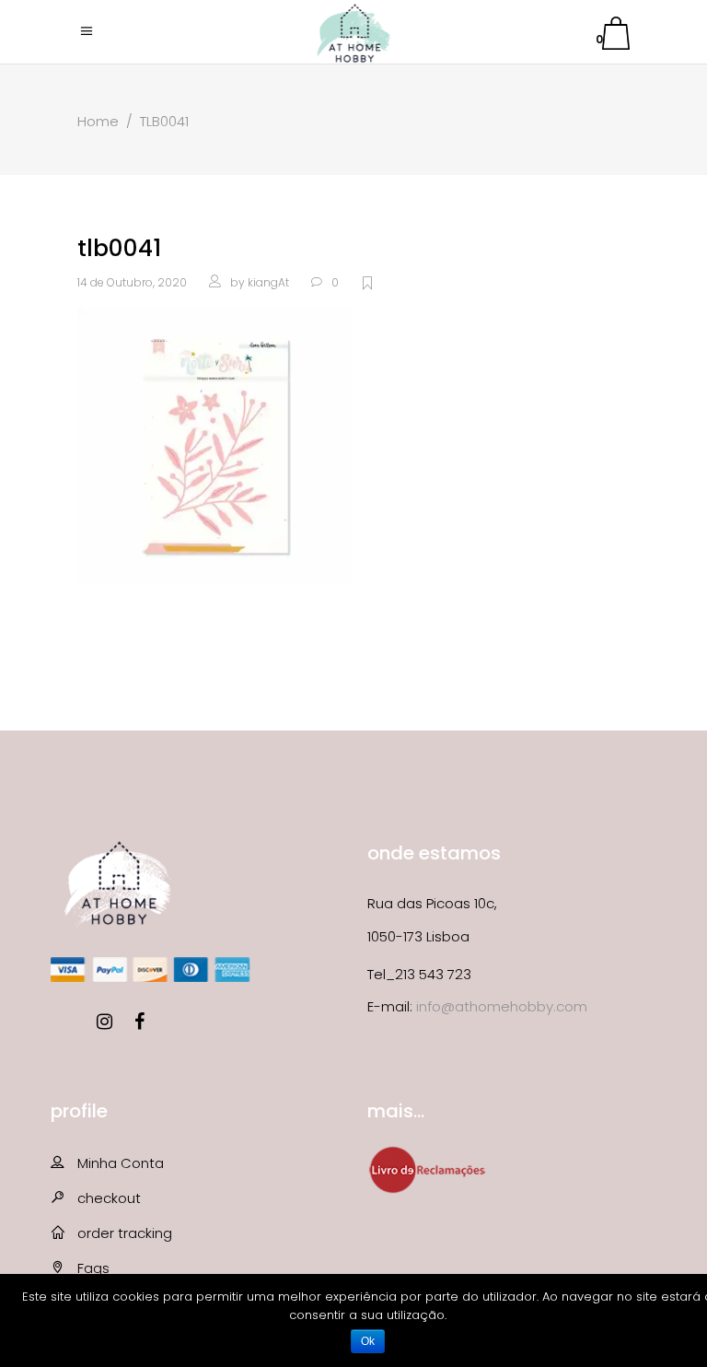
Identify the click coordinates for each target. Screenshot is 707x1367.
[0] (616, 36)
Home (98, 121)
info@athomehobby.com (501, 1006)
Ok (368, 1341)
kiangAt (268, 282)
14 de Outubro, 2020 (132, 282)
